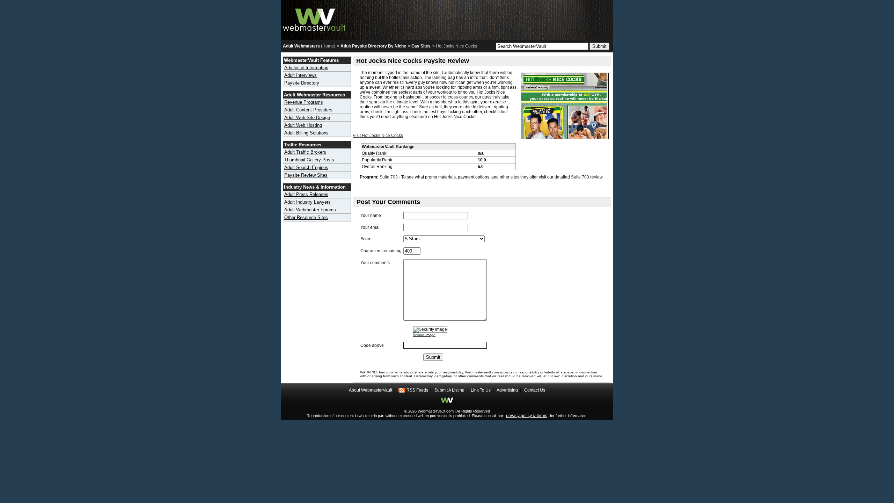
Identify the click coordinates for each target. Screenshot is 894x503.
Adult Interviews (300, 75)
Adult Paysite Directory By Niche (373, 46)
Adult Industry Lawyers (307, 202)
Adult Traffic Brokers (305, 152)
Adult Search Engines (306, 167)
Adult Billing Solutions (306, 133)
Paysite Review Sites (306, 175)
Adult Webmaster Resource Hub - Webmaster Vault (314, 18)
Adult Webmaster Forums (310, 209)
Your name (370, 215)
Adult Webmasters (301, 46)
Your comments (375, 262)
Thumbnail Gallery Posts (309, 159)
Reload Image (424, 335)
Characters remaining (381, 250)
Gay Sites (421, 46)
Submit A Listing (449, 390)
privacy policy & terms (526, 415)
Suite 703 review (586, 177)
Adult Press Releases (306, 194)
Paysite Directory (301, 83)
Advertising (507, 390)
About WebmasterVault (370, 390)
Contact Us (534, 390)
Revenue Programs (303, 102)
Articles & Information (306, 67)
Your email (370, 227)
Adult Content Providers (308, 109)
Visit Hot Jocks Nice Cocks (378, 135)
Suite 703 (389, 177)
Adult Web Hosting (303, 125)
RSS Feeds (417, 390)
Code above (372, 345)
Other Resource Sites (306, 217)
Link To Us (481, 390)
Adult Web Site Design (307, 117)
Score (366, 238)
